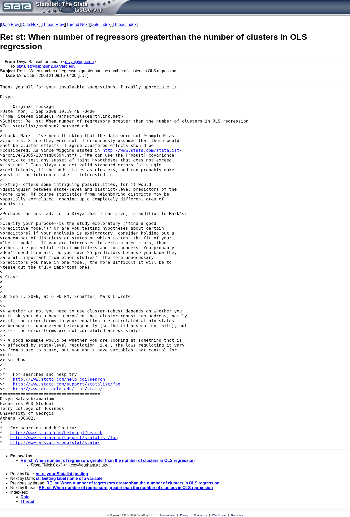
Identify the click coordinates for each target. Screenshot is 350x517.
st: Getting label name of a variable (69, 478)
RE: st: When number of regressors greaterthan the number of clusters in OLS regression (133, 483)
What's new (219, 515)
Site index (237, 515)
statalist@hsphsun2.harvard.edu (46, 66)
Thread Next (77, 24)
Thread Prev (53, 24)
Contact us (200, 515)
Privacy (184, 515)
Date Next (30, 24)
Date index (100, 24)
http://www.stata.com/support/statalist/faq (66, 384)
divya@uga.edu (79, 61)
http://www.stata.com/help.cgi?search (59, 379)
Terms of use (167, 515)
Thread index (124, 24)
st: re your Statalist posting (62, 474)
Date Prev (10, 24)
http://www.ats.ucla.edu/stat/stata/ (57, 389)
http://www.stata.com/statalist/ (142, 150)
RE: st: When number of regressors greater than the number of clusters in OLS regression (107, 460)
